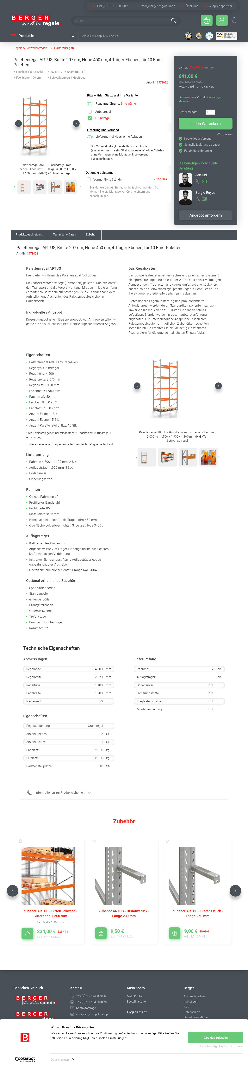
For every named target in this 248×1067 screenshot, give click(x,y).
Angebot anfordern (205, 215)
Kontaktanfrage (86, 1008)
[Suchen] (173, 21)
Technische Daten (64, 234)
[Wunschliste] (24, 841)
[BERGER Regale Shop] (38, 20)
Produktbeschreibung (29, 234)
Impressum (191, 1001)
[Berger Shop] (39, 1017)
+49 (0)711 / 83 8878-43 (113, 6)
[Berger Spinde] (39, 1001)
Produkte (25, 35)
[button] (18, 123)
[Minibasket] (207, 20)
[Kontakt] (72, 1008)
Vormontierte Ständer (107, 179)
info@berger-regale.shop (158, 6)
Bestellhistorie (136, 1001)
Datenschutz (192, 1012)
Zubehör (91, 234)
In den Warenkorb (205, 123)
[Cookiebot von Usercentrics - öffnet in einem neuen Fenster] (25, 1059)
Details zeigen (60, 1059)
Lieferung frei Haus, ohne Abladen (119, 136)
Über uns (192, 6)
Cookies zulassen (216, 1037)
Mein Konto (134, 996)
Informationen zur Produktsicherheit (59, 792)
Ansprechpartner (220, 6)
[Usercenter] (222, 20)
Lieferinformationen (196, 1017)
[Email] (72, 1014)
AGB (186, 1007)
